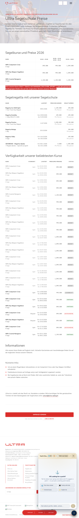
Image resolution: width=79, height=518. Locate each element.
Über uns (9, 469)
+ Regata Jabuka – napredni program (16, 146)
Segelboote (28, 469)
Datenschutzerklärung (11, 514)
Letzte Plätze (69, 313)
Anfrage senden (39, 415)
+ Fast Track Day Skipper (13, 110)
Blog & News (28, 482)
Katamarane (28, 471)
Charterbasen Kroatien (13, 476)
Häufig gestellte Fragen (31, 473)
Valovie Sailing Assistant (11, 479)
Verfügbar (70, 299)
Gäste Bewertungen (12, 473)
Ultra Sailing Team (12, 471)
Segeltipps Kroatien (30, 480)
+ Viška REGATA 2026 (12, 117)
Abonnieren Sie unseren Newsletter (18, 488)
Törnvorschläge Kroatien (29, 476)
